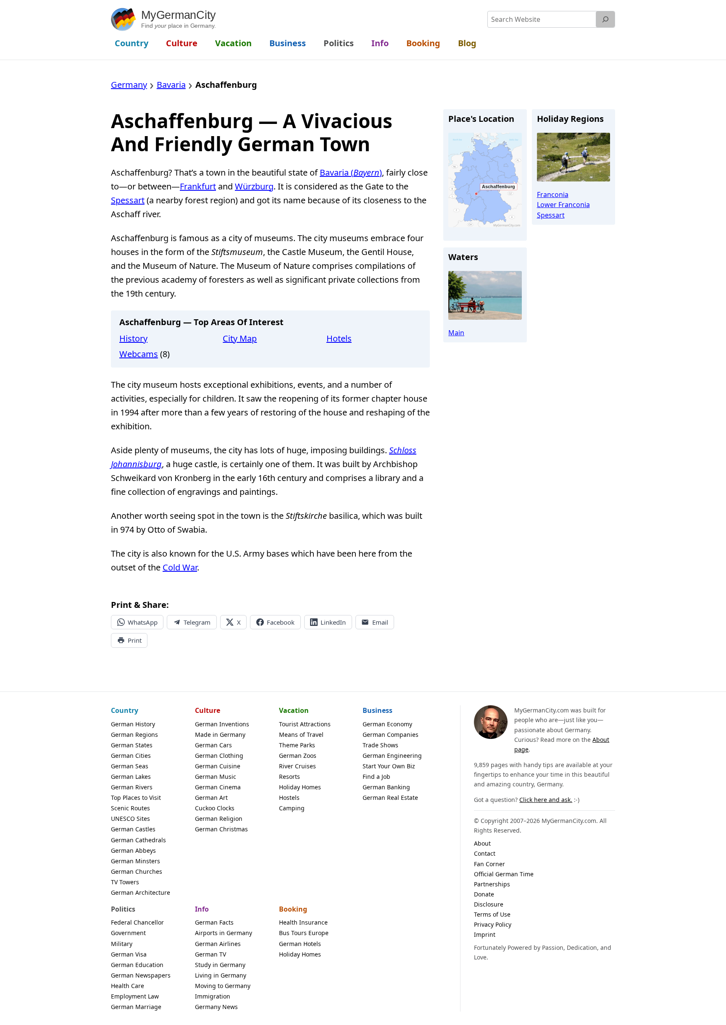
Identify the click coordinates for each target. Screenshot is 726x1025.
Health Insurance (303, 922)
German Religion (218, 819)
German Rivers (132, 787)
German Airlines (218, 944)
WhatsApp (143, 622)
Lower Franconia (563, 204)
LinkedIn (333, 622)
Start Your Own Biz (389, 766)
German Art (211, 798)
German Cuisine (217, 766)
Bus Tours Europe (304, 933)
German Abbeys (133, 850)
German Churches (136, 871)
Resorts (289, 777)
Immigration (212, 996)
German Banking (386, 787)
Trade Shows (380, 745)
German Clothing (219, 756)
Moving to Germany (222, 986)
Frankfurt (198, 186)
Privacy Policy (492, 924)
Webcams (138, 354)
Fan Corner (489, 864)
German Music (215, 777)
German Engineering (392, 756)
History (133, 338)
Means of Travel (301, 735)
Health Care (127, 986)
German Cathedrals (138, 840)
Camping (292, 808)
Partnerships (492, 884)
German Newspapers (141, 975)
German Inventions (222, 724)
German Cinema (218, 787)
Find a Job (376, 777)
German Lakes (131, 777)
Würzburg (254, 186)
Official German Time (504, 874)
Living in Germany (220, 975)
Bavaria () (351, 172)
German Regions (134, 735)
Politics (123, 909)
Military (121, 944)
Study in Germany (220, 965)
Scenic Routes (130, 808)
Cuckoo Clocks (214, 808)
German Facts (214, 922)
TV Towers (125, 882)
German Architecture (140, 892)
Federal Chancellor (137, 922)
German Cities (131, 756)
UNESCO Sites (130, 819)
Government (128, 933)
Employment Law (135, 996)
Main (456, 332)
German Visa (129, 954)
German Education (137, 965)
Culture (207, 710)
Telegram (197, 622)
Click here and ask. (545, 800)
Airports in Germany (223, 933)
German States (132, 745)
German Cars (213, 745)
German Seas (129, 766)
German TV (210, 954)
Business (377, 710)
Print (135, 640)
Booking (293, 909)
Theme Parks (297, 745)
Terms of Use (492, 914)
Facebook (281, 622)
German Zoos (297, 756)
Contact (484, 853)
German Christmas (221, 829)
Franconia (552, 194)
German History (133, 724)
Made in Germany (220, 735)
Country (124, 710)
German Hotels (300, 944)
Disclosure (488, 904)
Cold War (180, 567)
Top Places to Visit (136, 798)
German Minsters (135, 861)
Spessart (128, 200)
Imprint (484, 934)
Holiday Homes (300, 787)
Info (202, 909)
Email (380, 622)
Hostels (289, 798)
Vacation (294, 710)
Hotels (339, 338)
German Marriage (136, 1007)
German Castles (133, 829)
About (482, 843)
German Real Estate (390, 798)
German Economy (387, 724)
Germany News (216, 1007)
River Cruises (297, 766)
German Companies (390, 735)
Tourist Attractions (305, 724)
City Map (240, 338)
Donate (484, 894)
